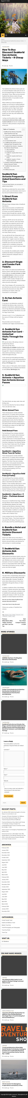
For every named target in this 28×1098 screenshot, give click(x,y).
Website (6, 781)
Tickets (9, 616)
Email (5, 774)
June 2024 (4, 896)
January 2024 (5, 909)
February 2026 (5, 847)
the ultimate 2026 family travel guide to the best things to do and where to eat (12, 981)
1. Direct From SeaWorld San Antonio (13, 135)
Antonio (7, 614)
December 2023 (6, 911)
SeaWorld (5, 616)
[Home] (3, 35)
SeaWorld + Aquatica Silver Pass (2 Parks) (14, 153)
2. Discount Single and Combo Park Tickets (13, 138)
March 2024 (5, 904)
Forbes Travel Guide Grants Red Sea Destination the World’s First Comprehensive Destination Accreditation (13, 692)
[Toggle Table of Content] (22, 129)
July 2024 (4, 894)
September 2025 (6, 860)
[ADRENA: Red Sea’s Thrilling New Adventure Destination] (14, 644)
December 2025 (6, 852)
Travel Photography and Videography (11, 927)
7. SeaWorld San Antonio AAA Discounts (11, 166)
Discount (18, 614)
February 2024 (5, 906)
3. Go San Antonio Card (10, 140)
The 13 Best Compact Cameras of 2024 (20, 621)
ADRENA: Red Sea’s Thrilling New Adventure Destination (12, 658)
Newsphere (21, 1094)
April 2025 (4, 872)
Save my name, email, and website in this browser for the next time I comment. (13, 790)
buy (10, 614)
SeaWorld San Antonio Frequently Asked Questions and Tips (12, 132)
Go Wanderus (5, 941)
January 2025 (5, 879)
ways (13, 616)
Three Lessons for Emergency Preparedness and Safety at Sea (12, 1084)
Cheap (13, 614)
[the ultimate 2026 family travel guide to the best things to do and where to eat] (14, 965)
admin (11, 65)
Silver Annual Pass (11, 149)
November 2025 (6, 855)
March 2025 (5, 874)
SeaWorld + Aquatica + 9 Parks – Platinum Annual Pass (14, 160)
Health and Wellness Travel (8, 922)
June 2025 (4, 867)
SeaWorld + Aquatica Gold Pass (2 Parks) (14, 156)
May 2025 (4, 869)
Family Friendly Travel (7, 920)
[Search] (26, 35)
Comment (7, 749)
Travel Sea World (5, 46)
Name (6, 768)
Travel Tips (4, 932)
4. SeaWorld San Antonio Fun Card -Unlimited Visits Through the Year (13, 143)
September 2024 (6, 889)
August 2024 (5, 891)
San (22, 614)
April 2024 (4, 901)
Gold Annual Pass (10, 151)
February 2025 (5, 877)
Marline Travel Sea (6, 925)
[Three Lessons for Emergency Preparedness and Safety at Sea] (14, 1070)
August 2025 (5, 862)
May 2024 (4, 899)
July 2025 (4, 865)
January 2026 (5, 850)
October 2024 (5, 887)
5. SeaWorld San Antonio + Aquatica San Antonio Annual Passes (13, 147)
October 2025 (5, 857)
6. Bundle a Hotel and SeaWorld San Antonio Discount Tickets (13, 163)
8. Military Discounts (9, 169)
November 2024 (6, 884)
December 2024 (6, 882)
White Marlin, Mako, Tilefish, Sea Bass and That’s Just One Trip (7, 622)
